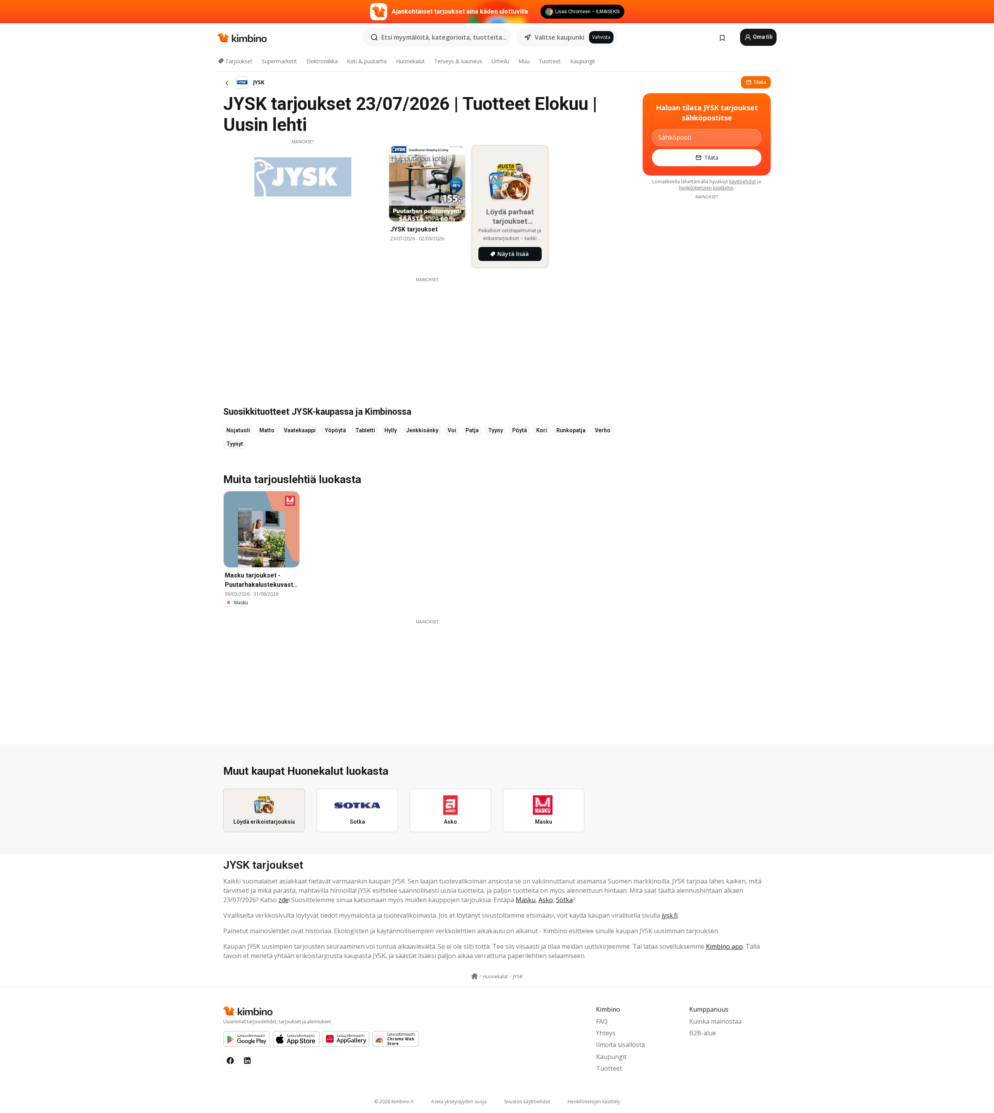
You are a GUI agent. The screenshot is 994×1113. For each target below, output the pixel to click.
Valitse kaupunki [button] (559, 37)
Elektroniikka (322, 61)
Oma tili (762, 37)
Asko (546, 900)
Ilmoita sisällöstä (620, 1044)
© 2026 (394, 1101)
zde (283, 900)
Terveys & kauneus (458, 61)
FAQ (602, 1021)
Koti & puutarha (367, 61)
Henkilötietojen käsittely (594, 1101)
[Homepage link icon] (474, 976)
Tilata (759, 82)
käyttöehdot (742, 181)
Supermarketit (279, 61)
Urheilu (500, 61)
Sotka (564, 900)
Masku (525, 900)
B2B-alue (702, 1033)
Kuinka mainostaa (715, 1021)
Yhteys (605, 1033)
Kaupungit (582, 61)
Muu (524, 61)
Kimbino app (724, 946)
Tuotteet (550, 61)
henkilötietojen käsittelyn (706, 187)
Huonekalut (410, 61)
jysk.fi (670, 915)
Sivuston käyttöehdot (527, 1101)
